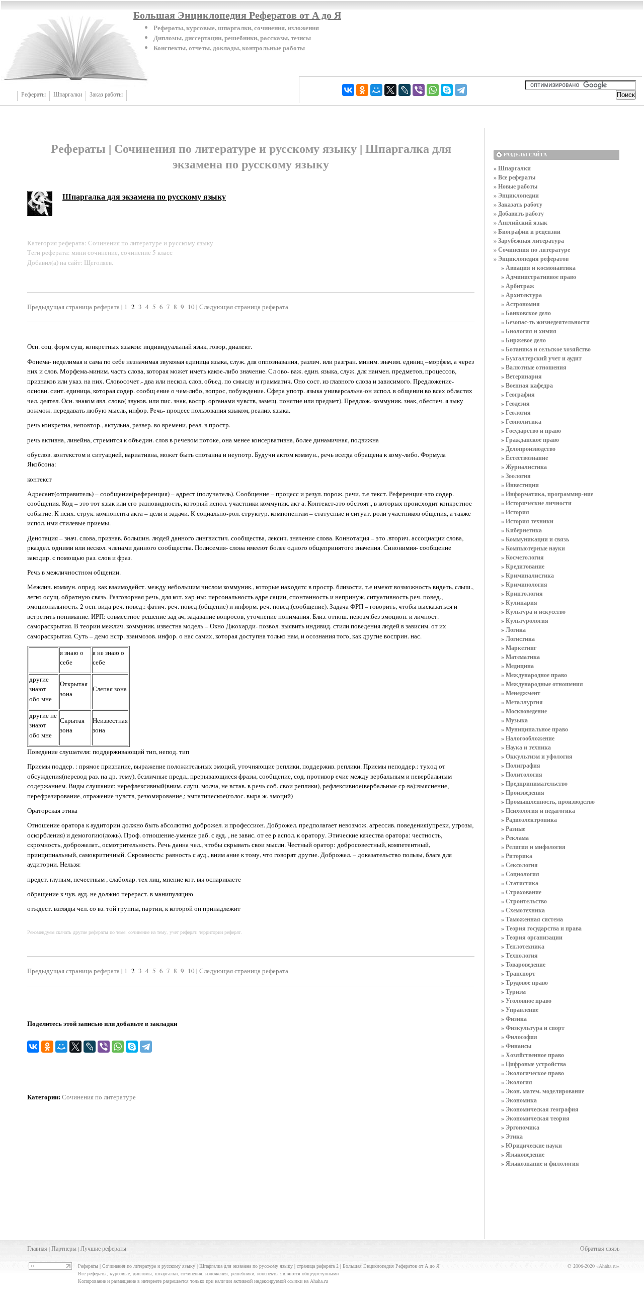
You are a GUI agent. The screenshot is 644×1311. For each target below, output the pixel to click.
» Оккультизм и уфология (537, 756)
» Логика (513, 629)
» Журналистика (524, 466)
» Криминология (524, 584)
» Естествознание (524, 457)
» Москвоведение (524, 711)
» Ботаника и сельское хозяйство (546, 349)
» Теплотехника (522, 946)
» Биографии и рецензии (527, 231)
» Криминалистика (527, 575)
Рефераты (33, 94)
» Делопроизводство (528, 448)
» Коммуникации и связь (535, 539)
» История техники (527, 521)
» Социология (520, 874)
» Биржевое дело (523, 340)
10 (191, 306)
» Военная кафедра (527, 385)
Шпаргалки (67, 94)
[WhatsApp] (433, 90)
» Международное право (534, 675)
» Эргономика (520, 1127)
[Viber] (419, 90)
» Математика (520, 656)
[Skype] (447, 90)
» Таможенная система (532, 919)
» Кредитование (522, 566)
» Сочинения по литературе (532, 249)
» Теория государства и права (541, 928)
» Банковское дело (526, 313)
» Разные (513, 828)
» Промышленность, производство (548, 801)
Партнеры (63, 1248)
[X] (390, 90)
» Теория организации (531, 937)
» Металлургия (522, 702)
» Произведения (522, 792)
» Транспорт (518, 973)
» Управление (519, 1009)
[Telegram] (461, 90)
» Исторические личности (536, 503)
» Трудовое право (524, 982)
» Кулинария (519, 602)
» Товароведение (523, 964)
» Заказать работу (518, 204)
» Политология (521, 774)
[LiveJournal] (404, 90)
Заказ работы (106, 94)
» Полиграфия (520, 765)
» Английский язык (520, 222)
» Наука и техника (526, 747)
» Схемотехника (523, 910)
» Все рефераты (514, 177)
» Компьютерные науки (533, 548)
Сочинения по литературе (99, 1096)
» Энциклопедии (516, 195)
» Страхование (521, 892)
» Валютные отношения (534, 367)
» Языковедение (522, 1154)
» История (515, 512)
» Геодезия (515, 403)
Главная (37, 1248)
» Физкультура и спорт (533, 1027)
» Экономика (519, 1100)
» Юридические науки (531, 1145)
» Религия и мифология (533, 846)
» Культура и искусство (533, 611)
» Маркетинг (518, 647)
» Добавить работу (519, 213)
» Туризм (513, 991)
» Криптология (522, 593)
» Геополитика (521, 421)
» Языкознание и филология (540, 1163)
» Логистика (518, 638)
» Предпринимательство (534, 783)
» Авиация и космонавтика (538, 267)
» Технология (519, 955)
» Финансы (516, 1046)
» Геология (516, 412)
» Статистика (519, 883)
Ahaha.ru (608, 1265)
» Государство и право (531, 430)
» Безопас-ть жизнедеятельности (545, 322)
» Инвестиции (520, 485)
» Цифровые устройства (533, 1064)
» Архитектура (521, 295)
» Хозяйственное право (532, 1055)
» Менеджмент (520, 693)
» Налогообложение (527, 738)
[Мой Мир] (376, 90)
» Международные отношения (542, 684)
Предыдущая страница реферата (73, 306)
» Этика (512, 1136)
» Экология (516, 1082)
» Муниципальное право (534, 729)
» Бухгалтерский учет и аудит (541, 358)
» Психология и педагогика (538, 810)
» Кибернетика (521, 530)
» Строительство (524, 901)
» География (518, 394)
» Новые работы (515, 186)
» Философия (519, 1037)
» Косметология (522, 557)
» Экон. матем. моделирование (542, 1091)
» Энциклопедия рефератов (531, 258)
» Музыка (514, 720)
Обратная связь (599, 1248)
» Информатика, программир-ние (547, 494)
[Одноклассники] (362, 90)
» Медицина (517, 666)
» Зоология (516, 476)
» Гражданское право (530, 439)
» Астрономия (520, 304)
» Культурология (524, 620)
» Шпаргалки (512, 168)
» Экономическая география (540, 1109)
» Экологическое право (532, 1073)
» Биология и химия (528, 331)
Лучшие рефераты (103, 1248)
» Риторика (516, 856)
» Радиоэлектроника (529, 819)
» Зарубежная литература (529, 240)
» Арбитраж (517, 286)
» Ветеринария (521, 376)
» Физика (514, 1018)
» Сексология (519, 865)
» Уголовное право (526, 1000)
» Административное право (538, 276)
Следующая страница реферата (243, 306)
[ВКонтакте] (348, 90)
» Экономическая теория (535, 1118)
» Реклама (515, 837)
